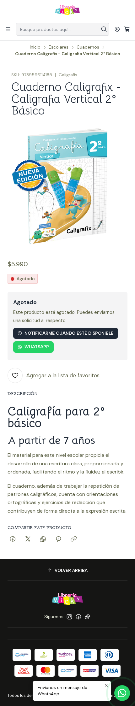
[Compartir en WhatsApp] (43, 539)
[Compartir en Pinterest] (58, 539)
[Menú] (8, 29)
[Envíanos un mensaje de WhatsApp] (122, 693)
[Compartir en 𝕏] (28, 539)
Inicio (35, 47)
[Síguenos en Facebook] (78, 617)
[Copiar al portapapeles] (73, 539)
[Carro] (127, 29)
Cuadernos (88, 47)
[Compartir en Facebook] (13, 539)
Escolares (58, 47)
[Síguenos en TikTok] (87, 617)
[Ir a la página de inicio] (67, 11)
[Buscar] (104, 29)
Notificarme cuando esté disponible (68, 333)
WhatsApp (36, 346)
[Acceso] (117, 29)
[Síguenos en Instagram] (69, 617)
